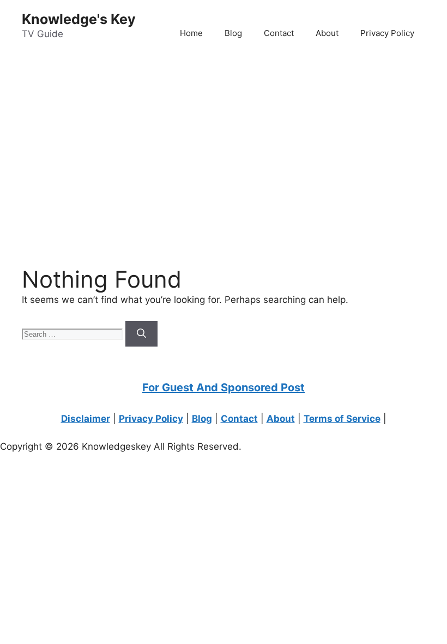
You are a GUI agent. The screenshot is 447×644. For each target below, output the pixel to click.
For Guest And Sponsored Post (223, 387)
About (327, 33)
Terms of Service (342, 418)
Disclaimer (85, 418)
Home (191, 33)
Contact (279, 33)
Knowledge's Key (79, 19)
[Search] (141, 334)
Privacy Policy (387, 33)
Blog (233, 33)
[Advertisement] (223, 142)
